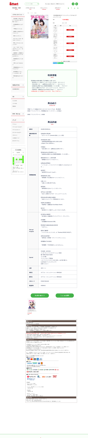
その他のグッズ (16, 138)
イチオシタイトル (17, 14)
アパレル (14, 124)
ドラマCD (15, 103)
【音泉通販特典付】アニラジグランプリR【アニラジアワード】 (32, 311)
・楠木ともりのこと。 (17, 35)
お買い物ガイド (40, 295)
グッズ (14, 120)
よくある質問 (65, 295)
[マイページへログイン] (73, 4)
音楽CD (14, 106)
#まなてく (53, 3)
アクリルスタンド (16, 129)
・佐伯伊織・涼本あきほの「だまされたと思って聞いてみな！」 (18, 20)
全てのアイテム (16, 140)
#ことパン (61, 3)
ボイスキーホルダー (17, 132)
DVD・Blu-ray (16, 114)
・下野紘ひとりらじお (17, 28)
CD (13, 96)
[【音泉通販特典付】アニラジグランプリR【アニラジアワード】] (32, 304)
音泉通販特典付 (16, 89)
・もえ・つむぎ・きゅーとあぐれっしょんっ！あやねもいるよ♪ (18, 49)
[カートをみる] (76, 4)
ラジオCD (15, 100)
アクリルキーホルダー (17, 126)
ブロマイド (15, 135)
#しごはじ (47, 3)
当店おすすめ (16, 85)
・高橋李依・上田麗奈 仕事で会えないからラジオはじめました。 (18, 54)
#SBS (57, 3)
